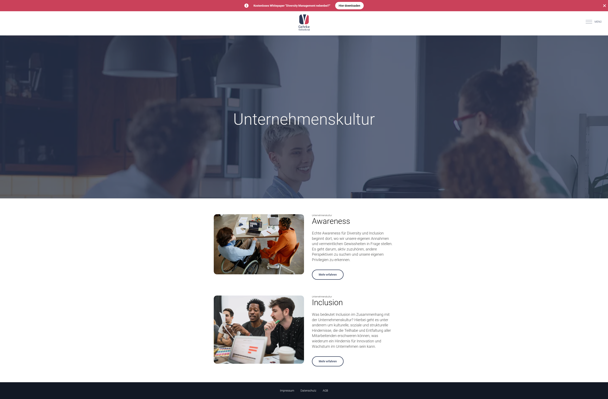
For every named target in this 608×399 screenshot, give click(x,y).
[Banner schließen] (604, 6)
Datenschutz (308, 390)
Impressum (287, 390)
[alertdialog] (304, 5)
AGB (325, 390)
